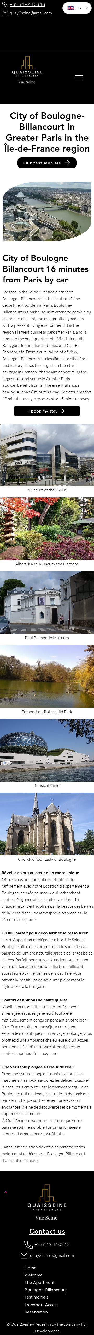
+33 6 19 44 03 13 (27, 4)
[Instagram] (5, 1192)
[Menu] (79, 78)
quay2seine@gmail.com (31, 12)
